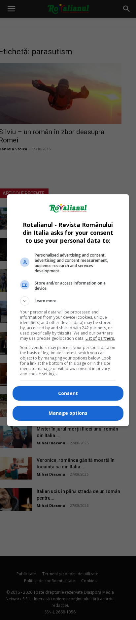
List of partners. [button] (100, 338)
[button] (68, 301)
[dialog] (68, 310)
